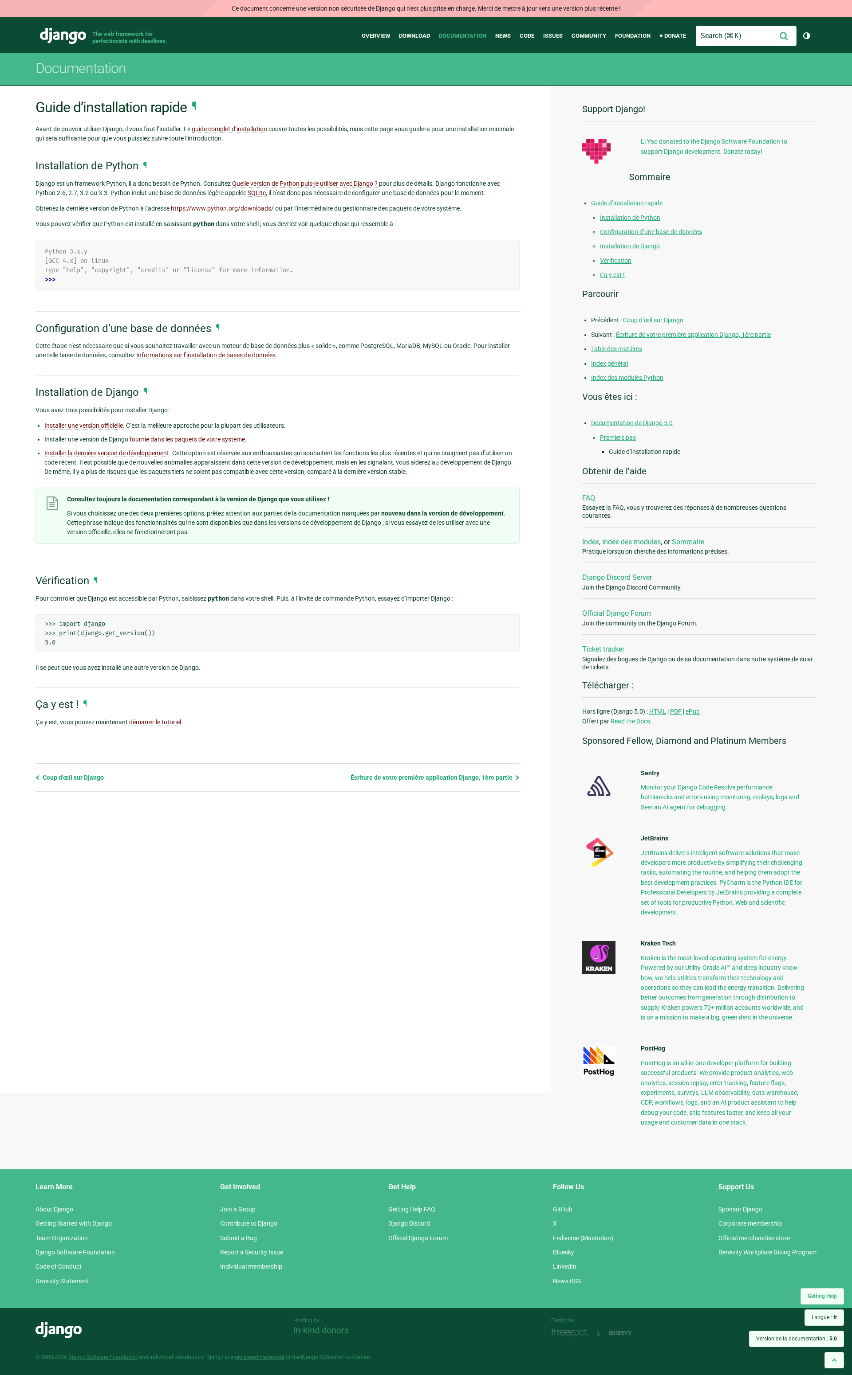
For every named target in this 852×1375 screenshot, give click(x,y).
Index (590, 542)
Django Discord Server (617, 577)
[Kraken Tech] (598, 972)
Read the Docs (630, 721)
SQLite (257, 192)
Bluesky (563, 1252)
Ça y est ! (612, 274)
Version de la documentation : (796, 1339)
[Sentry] (598, 798)
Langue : (824, 1317)
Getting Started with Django (74, 1223)
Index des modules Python (627, 377)
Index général (609, 363)
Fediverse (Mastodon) (583, 1238)
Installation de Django (630, 246)
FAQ (588, 498)
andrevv (630, 1332)
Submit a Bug (238, 1238)
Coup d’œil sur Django (72, 777)
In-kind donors (321, 1330)
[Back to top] (834, 1360)
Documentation (462, 35)
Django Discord (409, 1223)
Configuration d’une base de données (651, 231)
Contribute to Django (248, 1223)
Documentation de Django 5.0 (632, 422)
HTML (657, 711)
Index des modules (631, 542)
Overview (376, 35)
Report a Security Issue (251, 1252)
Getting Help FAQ (411, 1209)
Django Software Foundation (75, 1252)
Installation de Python (630, 217)
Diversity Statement (62, 1281)
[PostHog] (598, 1074)
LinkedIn (564, 1266)
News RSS (567, 1281)
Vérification (615, 260)
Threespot (572, 1332)
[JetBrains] (598, 867)
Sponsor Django (740, 1209)
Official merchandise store (754, 1238)
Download (414, 35)
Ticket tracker (603, 649)
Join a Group (238, 1209)
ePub (693, 711)
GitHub (562, 1209)
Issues (553, 35)
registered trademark (259, 1357)
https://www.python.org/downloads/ (222, 208)
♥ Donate (672, 35)
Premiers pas (618, 437)
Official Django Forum (616, 613)
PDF (676, 711)
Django (63, 36)
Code (527, 35)
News (503, 35)
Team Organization (62, 1238)
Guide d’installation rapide (627, 203)
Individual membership (251, 1266)
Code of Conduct (59, 1266)
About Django (54, 1209)
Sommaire (688, 542)
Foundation (633, 35)
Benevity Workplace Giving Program (767, 1252)
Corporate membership (750, 1223)
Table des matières (616, 348)
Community (589, 35)
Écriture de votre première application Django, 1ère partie (432, 777)
